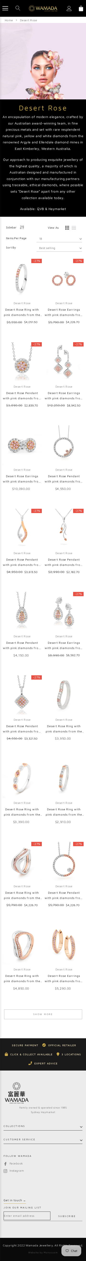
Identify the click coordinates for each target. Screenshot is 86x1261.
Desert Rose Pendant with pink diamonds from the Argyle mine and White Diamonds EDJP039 (63, 896)
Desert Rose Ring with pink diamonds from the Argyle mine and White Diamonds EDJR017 (22, 896)
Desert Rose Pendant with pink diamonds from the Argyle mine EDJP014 (64, 563)
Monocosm (51, 1252)
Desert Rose (28, 20)
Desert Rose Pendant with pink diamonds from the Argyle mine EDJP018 (22, 729)
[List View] (75, 228)
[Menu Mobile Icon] (5, 8)
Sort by (11, 247)
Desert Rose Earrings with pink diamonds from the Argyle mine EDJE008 (63, 646)
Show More (43, 1014)
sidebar (11, 227)
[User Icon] (69, 8)
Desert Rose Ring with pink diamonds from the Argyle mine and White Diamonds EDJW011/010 (22, 313)
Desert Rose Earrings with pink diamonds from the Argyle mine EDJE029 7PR (22, 479)
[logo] (43, 8)
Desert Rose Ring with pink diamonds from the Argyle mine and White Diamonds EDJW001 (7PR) (64, 729)
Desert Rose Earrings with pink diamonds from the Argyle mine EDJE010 (64, 979)
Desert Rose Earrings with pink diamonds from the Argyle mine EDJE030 (63, 396)
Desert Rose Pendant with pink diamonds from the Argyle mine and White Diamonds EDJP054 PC (22, 396)
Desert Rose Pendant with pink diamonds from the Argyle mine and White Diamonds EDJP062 (22, 646)
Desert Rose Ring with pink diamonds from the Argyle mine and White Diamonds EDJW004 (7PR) (22, 812)
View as (53, 227)
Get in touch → (15, 1200)
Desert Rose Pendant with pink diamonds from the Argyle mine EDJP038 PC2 (63, 479)
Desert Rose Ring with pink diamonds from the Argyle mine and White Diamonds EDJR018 (22, 979)
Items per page (16, 238)
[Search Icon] (18, 8)
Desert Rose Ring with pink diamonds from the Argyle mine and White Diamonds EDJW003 (64, 812)
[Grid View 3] (66, 228)
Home (9, 20)
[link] (22, 278)
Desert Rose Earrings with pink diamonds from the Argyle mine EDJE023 (63, 313)
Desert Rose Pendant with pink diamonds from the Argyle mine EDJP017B (22, 563)
